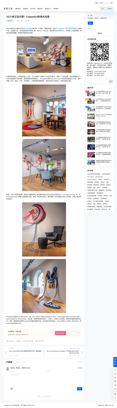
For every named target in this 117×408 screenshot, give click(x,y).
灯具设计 (107, 201)
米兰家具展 (90, 209)
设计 (109, 209)
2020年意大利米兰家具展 (93, 174)
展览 (58, 194)
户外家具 (100, 195)
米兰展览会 (97, 209)
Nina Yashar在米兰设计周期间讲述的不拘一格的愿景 (25, 351)
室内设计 (102, 182)
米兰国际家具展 (107, 206)
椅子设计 (89, 198)
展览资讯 (10, 20)
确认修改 (80, 368)
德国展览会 (101, 190)
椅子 (111, 195)
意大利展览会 (100, 193)
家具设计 (108, 185)
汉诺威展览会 (103, 198)
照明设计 (105, 204)
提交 (80, 389)
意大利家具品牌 (71, 28)
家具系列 (102, 185)
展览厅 (98, 187)
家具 (107, 182)
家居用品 (89, 187)
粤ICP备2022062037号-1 (28, 405)
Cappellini (60, 28)
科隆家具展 (99, 206)
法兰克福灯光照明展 (98, 201)
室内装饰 (96, 182)
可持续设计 (107, 179)
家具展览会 (96, 185)
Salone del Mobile (92, 179)
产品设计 (100, 179)
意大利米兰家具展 (91, 195)
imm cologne (90, 176)
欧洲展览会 (96, 198)
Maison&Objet (99, 176)
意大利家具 (108, 190)
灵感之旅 (89, 204)
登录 (102, 8)
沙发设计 (89, 201)
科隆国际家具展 (91, 206)
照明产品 (99, 204)
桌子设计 (106, 195)
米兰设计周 (27, 28)
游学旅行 (47, 8)
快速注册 (109, 8)
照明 (94, 204)
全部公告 (99, 33)
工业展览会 (104, 187)
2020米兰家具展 (106, 174)
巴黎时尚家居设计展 (92, 190)
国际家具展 (90, 182)
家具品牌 (89, 185)
